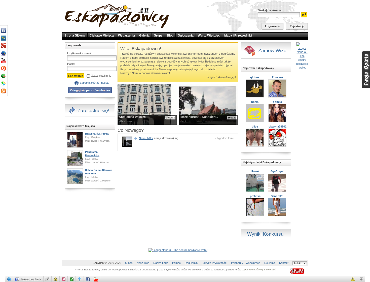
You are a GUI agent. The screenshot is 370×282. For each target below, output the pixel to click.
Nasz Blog (143, 262)
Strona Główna (74, 35)
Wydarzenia (126, 35)
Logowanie (272, 26)
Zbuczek (277, 77)
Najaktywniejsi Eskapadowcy (262, 162)
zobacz (170, 117)
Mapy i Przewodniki (238, 35)
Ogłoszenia (186, 35)
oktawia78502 (277, 126)
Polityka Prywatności (214, 262)
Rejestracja (297, 26)
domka (277, 101)
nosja (254, 101)
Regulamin (191, 262)
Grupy (158, 35)
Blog (170, 35)
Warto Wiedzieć (209, 35)
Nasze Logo (160, 262)
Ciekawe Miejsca (102, 35)
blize (255, 126)
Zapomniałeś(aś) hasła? (94, 82)
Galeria (144, 35)
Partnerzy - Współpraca (245, 262)
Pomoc (176, 262)
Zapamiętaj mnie (101, 75)
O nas (129, 262)
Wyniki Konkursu (265, 234)
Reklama (269, 262)
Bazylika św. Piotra (97, 133)
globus (255, 77)
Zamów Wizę (272, 50)
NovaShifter (146, 138)
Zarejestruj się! (93, 110)
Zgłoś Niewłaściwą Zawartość (259, 269)
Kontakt (283, 262)
